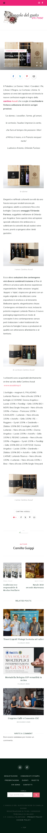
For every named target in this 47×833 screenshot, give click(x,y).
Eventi (25, 780)
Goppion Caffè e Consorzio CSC (23, 718)
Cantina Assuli (23, 511)
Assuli (14, 101)
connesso (18, 737)
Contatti (28, 785)
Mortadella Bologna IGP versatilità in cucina (23, 679)
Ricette (35, 780)
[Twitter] (40, 62)
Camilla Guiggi (13, 64)
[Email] (40, 65)
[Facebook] (37, 62)
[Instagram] (20, 767)
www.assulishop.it (12, 385)
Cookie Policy (23, 820)
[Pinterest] (37, 65)
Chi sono (15, 785)
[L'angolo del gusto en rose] (23, 17)
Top (24, 827)
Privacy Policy (34, 817)
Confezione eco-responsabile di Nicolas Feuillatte (11, 587)
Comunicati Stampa (15, 51)
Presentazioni (12, 780)
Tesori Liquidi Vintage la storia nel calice (23, 639)
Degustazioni (10, 776)
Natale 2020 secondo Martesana (35, 586)
